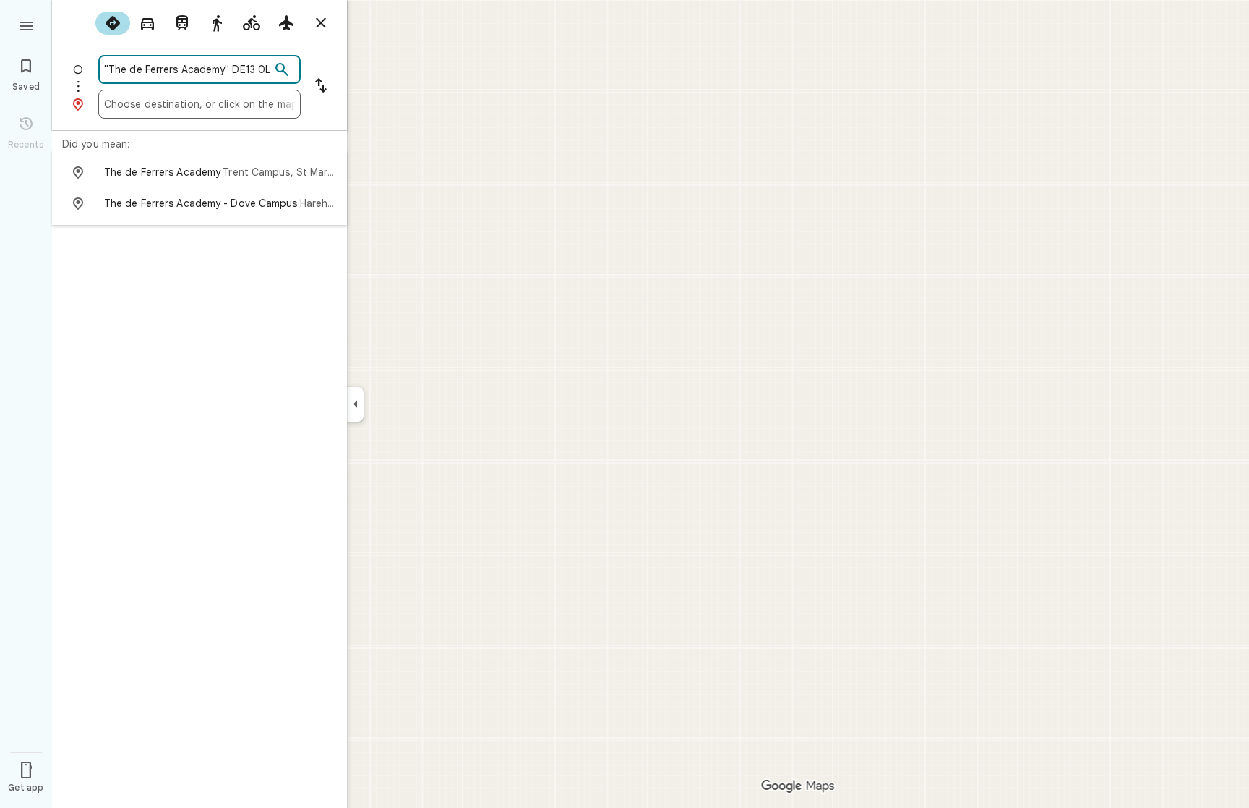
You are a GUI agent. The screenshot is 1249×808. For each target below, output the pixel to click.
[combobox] (187, 69)
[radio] (112, 23)
